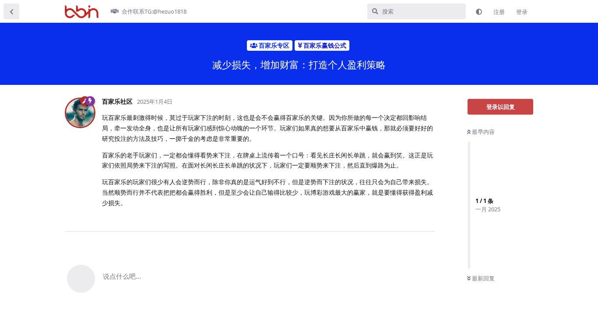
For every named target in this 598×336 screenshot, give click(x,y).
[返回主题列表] (11, 11)
